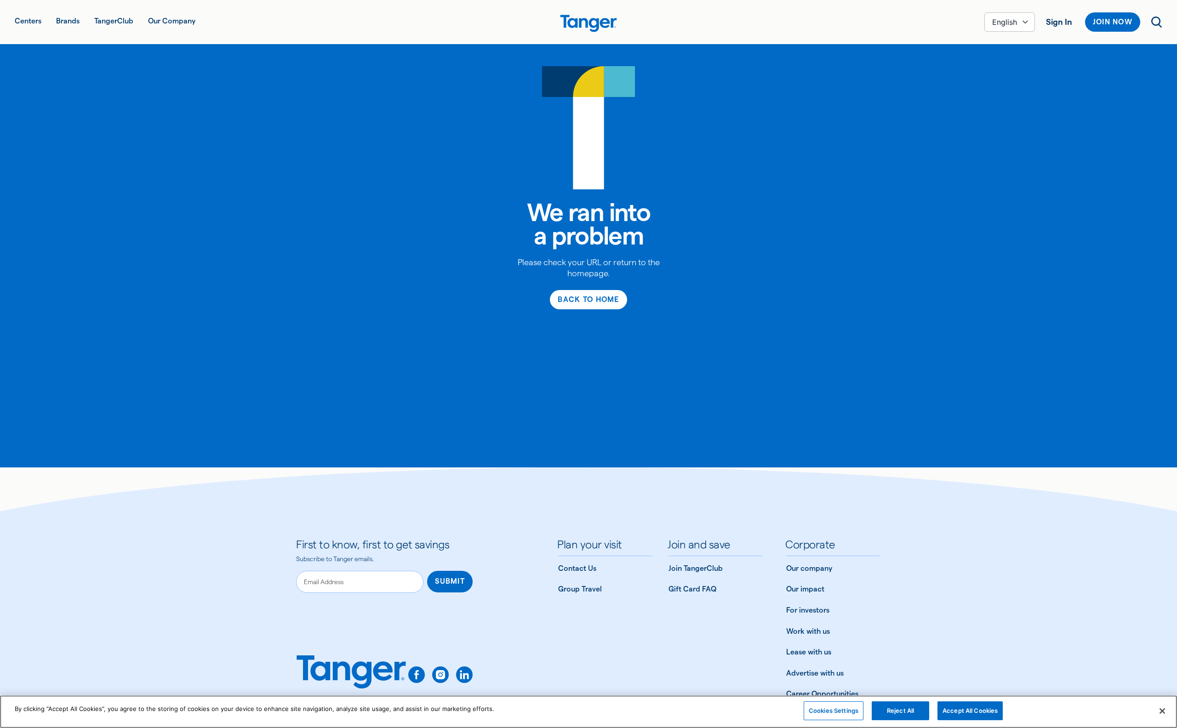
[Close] (1162, 711)
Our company (809, 568)
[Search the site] (1156, 22)
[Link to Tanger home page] (588, 22)
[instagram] (440, 674)
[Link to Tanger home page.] (351, 678)
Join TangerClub (695, 568)
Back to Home (588, 299)
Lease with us (808, 652)
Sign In (1059, 21)
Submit (450, 581)
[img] (588, 23)
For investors (807, 610)
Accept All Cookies (970, 710)
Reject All (900, 710)
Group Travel (580, 589)
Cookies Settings (833, 710)
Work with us (808, 631)
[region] (588, 711)
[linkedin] (464, 674)
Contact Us (577, 568)
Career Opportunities (822, 694)
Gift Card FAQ (692, 589)
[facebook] (416, 674)
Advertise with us (815, 673)
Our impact (805, 589)
